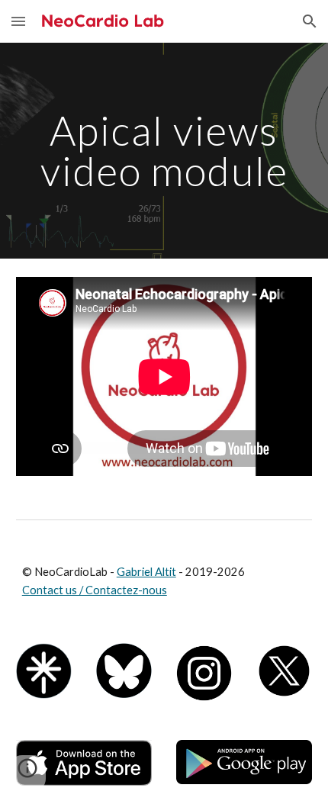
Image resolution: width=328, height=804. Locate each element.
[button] (18, 21)
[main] (164, 151)
